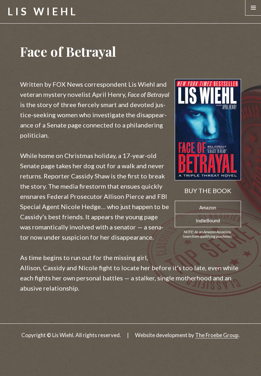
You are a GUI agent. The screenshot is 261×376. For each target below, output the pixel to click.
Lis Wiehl (43, 11)
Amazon (207, 207)
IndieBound (208, 220)
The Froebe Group (216, 335)
